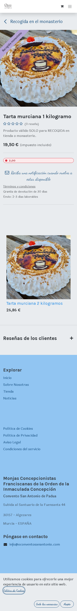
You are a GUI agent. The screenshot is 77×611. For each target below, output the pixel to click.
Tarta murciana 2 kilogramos (34, 303)
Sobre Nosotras (16, 384)
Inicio (7, 377)
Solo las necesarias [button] (47, 604)
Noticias (9, 398)
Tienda (8, 391)
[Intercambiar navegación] (70, 6)
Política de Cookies (18, 428)
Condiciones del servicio (21, 449)
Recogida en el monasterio (36, 21)
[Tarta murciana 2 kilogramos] (38, 267)
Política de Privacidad (20, 435)
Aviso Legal (12, 442)
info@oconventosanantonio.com (34, 544)
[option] (38, 275)
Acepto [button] (67, 604)
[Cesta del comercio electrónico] (62, 6)
